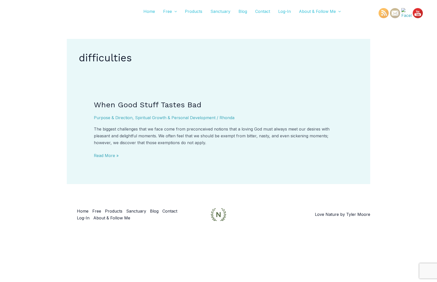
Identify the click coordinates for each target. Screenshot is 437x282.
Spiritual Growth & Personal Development (175, 117)
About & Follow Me (317, 11)
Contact (262, 11)
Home (149, 11)
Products (193, 11)
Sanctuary (220, 11)
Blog (242, 11)
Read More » (106, 155)
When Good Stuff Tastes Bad (147, 104)
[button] (174, 11)
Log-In (284, 11)
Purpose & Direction (113, 117)
